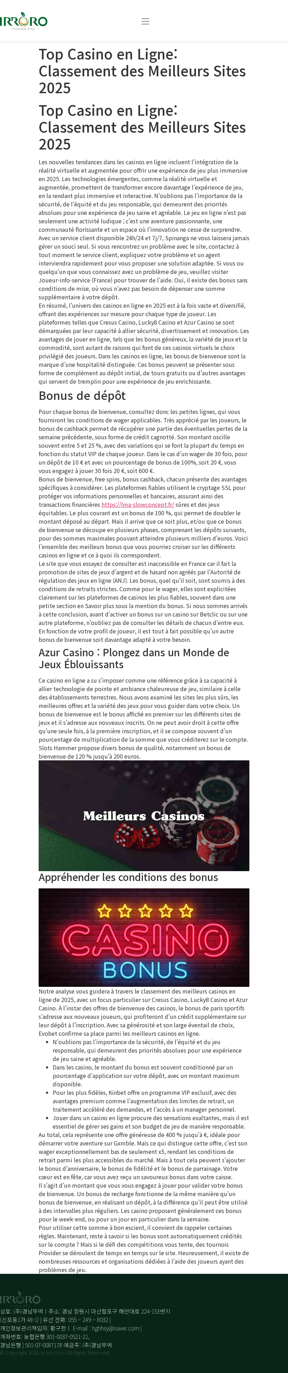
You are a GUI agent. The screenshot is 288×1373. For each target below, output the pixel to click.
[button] (145, 21)
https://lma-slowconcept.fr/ (138, 504)
